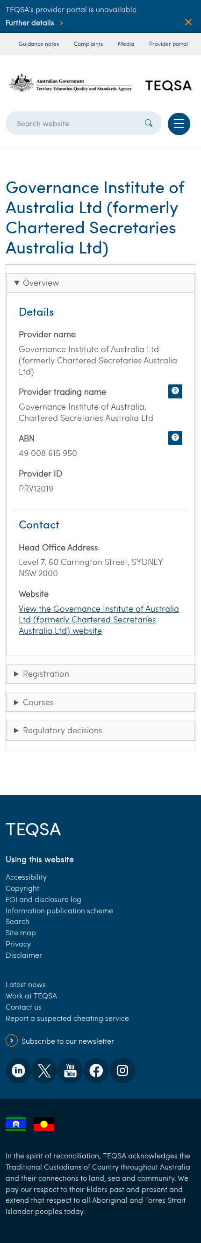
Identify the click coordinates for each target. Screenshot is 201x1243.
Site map (21, 932)
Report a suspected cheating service (67, 1018)
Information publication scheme (59, 910)
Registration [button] (46, 673)
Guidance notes (39, 43)
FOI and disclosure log (43, 899)
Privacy (18, 943)
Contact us (24, 1007)
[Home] (100, 83)
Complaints (88, 43)
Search (17, 921)
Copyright (22, 888)
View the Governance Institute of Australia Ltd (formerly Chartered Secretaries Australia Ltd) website (99, 619)
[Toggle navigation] (179, 124)
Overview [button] (41, 282)
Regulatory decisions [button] (62, 730)
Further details (30, 22)
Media (126, 43)
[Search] (149, 123)
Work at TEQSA (31, 995)
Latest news (26, 984)
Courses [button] (38, 702)
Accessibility (26, 877)
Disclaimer (24, 955)
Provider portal (168, 43)
